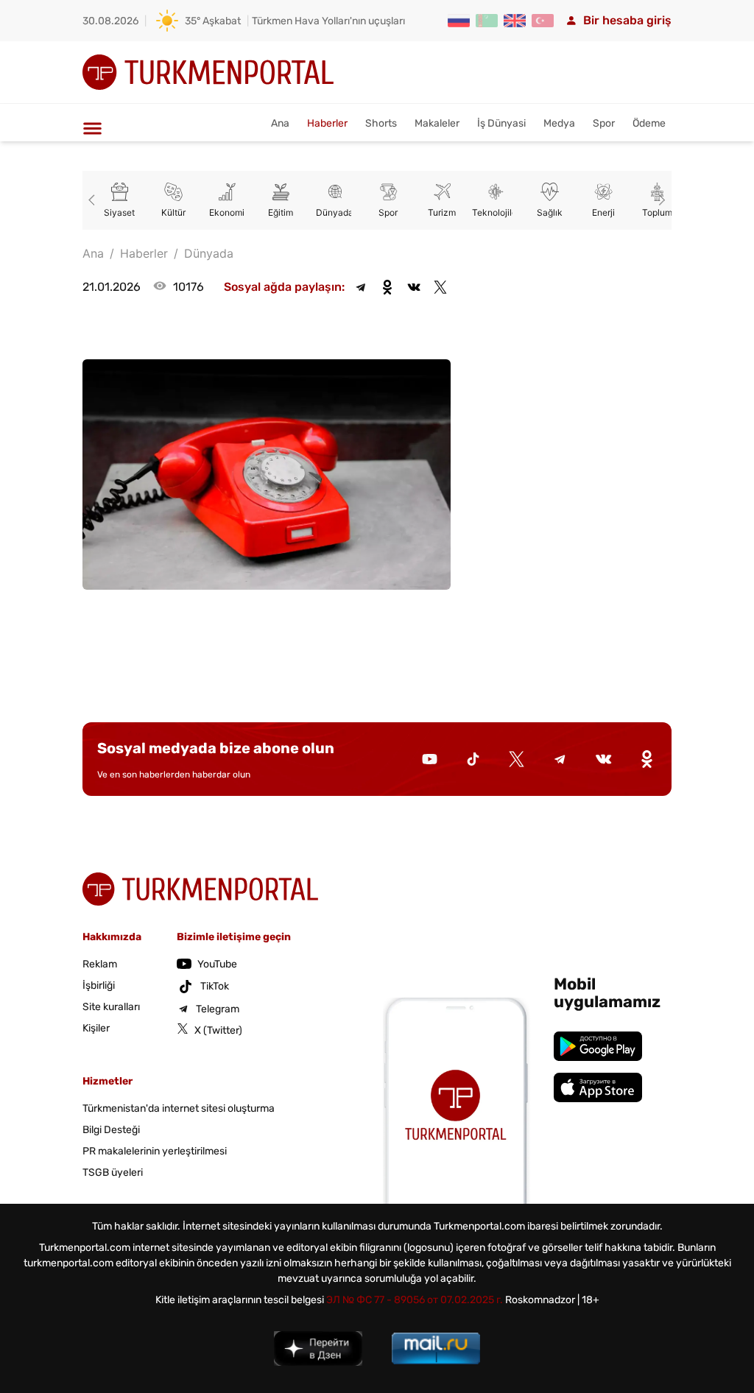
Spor (604, 123)
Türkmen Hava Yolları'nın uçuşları (328, 21)
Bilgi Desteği (111, 1130)
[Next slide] (660, 200)
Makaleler (437, 123)
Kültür (173, 212)
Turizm (442, 212)
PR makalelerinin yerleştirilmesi (154, 1151)
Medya (559, 123)
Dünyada (334, 212)
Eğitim (280, 212)
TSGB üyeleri (112, 1172)
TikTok (214, 986)
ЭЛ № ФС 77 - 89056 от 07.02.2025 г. (414, 1300)
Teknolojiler (496, 212)
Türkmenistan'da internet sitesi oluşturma (178, 1108)
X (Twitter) (218, 1030)
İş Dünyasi (501, 123)
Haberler (327, 123)
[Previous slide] (94, 200)
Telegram (217, 1009)
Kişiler (96, 1028)
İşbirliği (98, 985)
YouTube (217, 964)
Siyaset (119, 212)
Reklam (99, 964)
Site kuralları (111, 1007)
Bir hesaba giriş (627, 20)
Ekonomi (226, 212)
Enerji (603, 212)
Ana (280, 123)
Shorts (381, 123)
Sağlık (550, 212)
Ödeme (649, 123)
